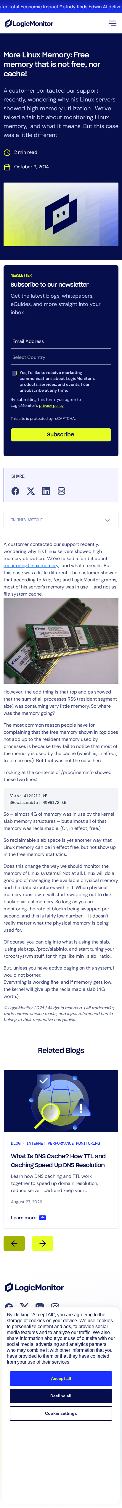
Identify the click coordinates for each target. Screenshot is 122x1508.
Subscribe (60, 435)
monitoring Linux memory (31, 565)
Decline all (60, 1396)
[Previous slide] (14, 1243)
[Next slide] (42, 1243)
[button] (112, 23)
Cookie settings (61, 1413)
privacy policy (51, 405)
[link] (61, 6)
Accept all (61, 1378)
